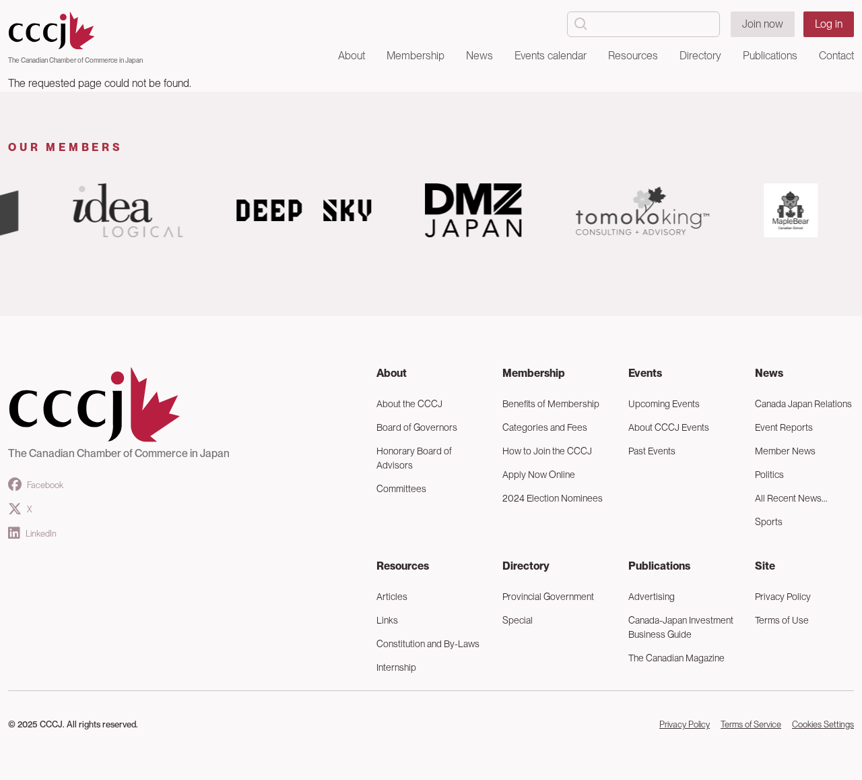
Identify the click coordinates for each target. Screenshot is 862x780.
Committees (401, 488)
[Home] (75, 31)
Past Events (651, 451)
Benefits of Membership (550, 403)
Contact (836, 55)
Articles (391, 596)
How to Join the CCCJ (547, 451)
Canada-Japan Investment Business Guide (680, 627)
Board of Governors (416, 427)
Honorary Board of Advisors (414, 458)
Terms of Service (751, 724)
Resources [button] (633, 55)
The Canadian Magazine (676, 658)
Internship (396, 667)
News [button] (479, 55)
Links (387, 620)
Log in (828, 24)
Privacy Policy (684, 724)
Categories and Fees (544, 427)
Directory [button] (700, 55)
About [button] (351, 55)
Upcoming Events (664, 403)
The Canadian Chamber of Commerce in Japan (75, 60)
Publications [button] (770, 55)
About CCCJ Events (668, 427)
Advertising (651, 596)
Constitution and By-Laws (427, 643)
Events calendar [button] (551, 55)
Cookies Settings (823, 724)
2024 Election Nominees (552, 498)
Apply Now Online (538, 474)
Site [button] (765, 566)
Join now (762, 24)
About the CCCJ (409, 403)
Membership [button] (415, 55)
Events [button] (645, 373)
